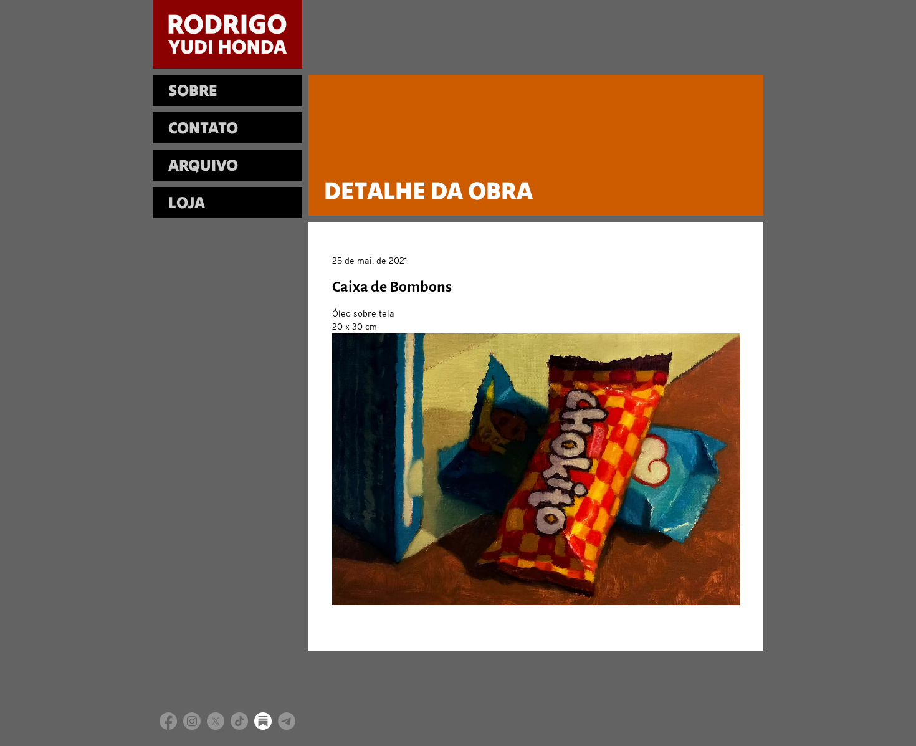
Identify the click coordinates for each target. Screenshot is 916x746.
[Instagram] (192, 721)
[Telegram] (286, 721)
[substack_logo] (263, 721)
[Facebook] (168, 721)
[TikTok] (239, 721)
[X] (215, 721)
